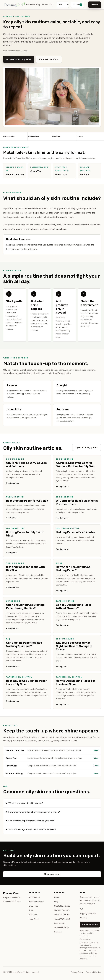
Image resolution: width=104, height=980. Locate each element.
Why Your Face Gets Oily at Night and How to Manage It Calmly (74, 646)
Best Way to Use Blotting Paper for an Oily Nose (26, 682)
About (44, 4)
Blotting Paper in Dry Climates (75, 532)
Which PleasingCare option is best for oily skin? (32, 829)
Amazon (94, 4)
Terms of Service (93, 972)
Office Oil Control (62, 914)
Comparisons (59, 923)
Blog (37, 4)
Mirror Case (34, 919)
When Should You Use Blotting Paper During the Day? (25, 606)
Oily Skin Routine (61, 927)
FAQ (50, 4)
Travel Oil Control (62, 919)
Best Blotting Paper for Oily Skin (27, 500)
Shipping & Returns (88, 913)
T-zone (79, 136)
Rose (31, 910)
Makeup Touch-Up (62, 910)
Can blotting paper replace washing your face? (31, 820)
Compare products (48, 59)
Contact (57, 932)
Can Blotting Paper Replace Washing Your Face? (24, 644)
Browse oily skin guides (18, 59)
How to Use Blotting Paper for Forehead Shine (75, 682)
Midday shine (33, 136)
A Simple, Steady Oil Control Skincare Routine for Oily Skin (75, 464)
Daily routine (8, 136)
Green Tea (33, 906)
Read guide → (12, 483)
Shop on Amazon (52, 874)
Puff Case (33, 914)
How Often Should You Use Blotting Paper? (73, 568)
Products (29, 4)
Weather (56, 136)
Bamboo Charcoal (36, 901)
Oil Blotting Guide (62, 906)
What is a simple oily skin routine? (25, 803)
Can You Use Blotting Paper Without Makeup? (73, 606)
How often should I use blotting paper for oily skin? (34, 811)
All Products (34, 897)
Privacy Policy (77, 972)
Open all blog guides (87, 447)
